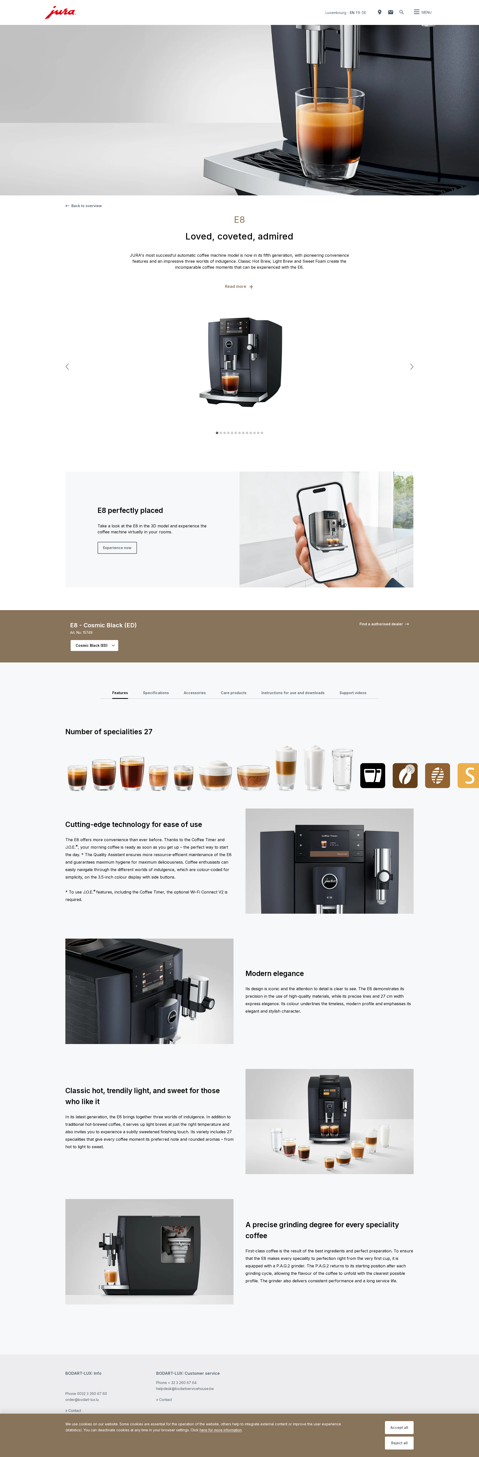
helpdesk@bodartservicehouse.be (185, 1388)
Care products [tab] (233, 693)
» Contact (73, 1410)
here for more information (221, 1430)
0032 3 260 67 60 (92, 1393)
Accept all (399, 1427)
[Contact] (391, 12)
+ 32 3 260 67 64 (182, 1382)
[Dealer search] (380, 12)
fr (358, 12)
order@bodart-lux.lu (82, 1399)
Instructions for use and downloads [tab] (293, 693)
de (364, 12)
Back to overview (86, 206)
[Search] (402, 12)
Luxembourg (336, 12)
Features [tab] (120, 693)
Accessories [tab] (195, 693)
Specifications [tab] (156, 693)
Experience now (117, 548)
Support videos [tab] (353, 693)
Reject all (399, 1443)
